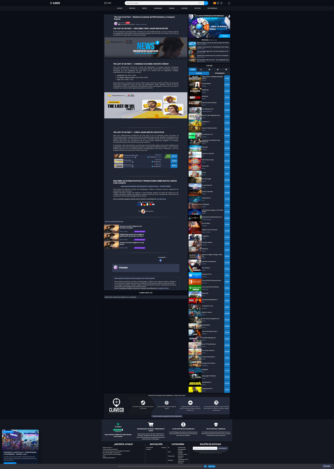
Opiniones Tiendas (181, 457)
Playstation (171, 456)
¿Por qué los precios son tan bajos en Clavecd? (116, 451)
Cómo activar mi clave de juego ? (112, 454)
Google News (161, 199)
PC (169, 447)
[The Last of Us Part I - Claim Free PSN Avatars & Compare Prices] (138, 204)
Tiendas (148, 449)
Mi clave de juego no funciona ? (112, 453)
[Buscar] (206, 3)
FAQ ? (104, 456)
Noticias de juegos (140, 231)
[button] (229, 3)
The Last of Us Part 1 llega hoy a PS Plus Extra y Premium (131, 227)
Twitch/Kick (149, 447)
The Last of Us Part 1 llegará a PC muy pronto (132, 243)
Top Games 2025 (183, 459)
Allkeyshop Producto (181, 462)
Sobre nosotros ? (107, 447)
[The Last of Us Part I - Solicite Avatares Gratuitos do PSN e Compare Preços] (150, 204)
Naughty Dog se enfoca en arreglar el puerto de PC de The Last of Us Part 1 (132, 235)
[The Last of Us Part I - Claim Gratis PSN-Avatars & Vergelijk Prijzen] (153, 204)
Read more (212, 466)
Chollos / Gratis (182, 454)
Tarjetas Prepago (180, 452)
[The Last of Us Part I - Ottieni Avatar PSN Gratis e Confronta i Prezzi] (147, 204)
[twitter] (163, 260)
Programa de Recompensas (182, 448)
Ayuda (327, 466)
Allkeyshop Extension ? (109, 458)
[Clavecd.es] (55, 3)
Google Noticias (163, 288)
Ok (205, 466)
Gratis (127, 22)
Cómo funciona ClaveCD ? (110, 449)
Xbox (169, 452)
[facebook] (160, 260)
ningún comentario (141, 24)
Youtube (163, 447)
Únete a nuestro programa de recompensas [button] (167, 416)
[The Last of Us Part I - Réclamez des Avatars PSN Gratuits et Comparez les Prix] (141, 204)
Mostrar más (213, 40)
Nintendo (170, 460)
